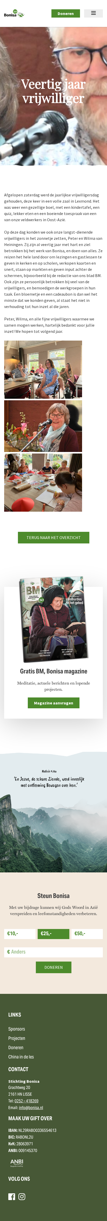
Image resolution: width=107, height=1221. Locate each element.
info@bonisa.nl (31, 1108)
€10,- (12, 934)
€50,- (80, 934)
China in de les (21, 1057)
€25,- (46, 934)
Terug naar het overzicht (53, 537)
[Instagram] (21, 1197)
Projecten (16, 1039)
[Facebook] (11, 1197)
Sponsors (16, 1029)
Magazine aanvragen (53, 702)
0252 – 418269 (26, 1101)
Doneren (66, 13)
